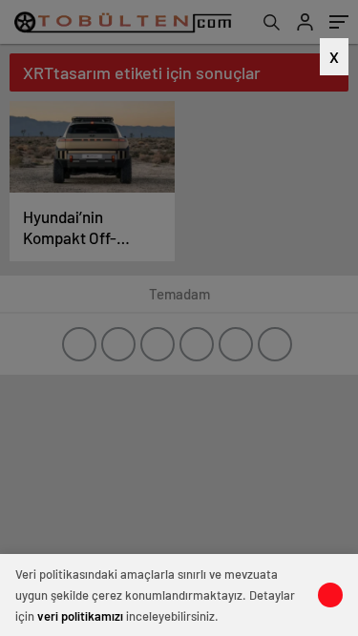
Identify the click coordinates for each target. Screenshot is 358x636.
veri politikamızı (80, 616)
